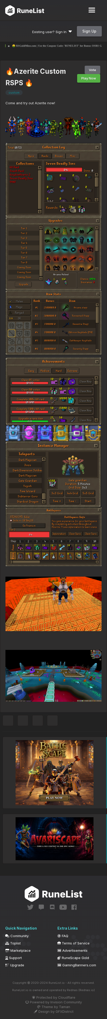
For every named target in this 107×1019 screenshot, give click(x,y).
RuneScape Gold (75, 958)
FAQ (64, 936)
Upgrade (16, 965)
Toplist (15, 943)
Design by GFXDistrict (55, 1011)
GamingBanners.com (78, 965)
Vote (92, 70)
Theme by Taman (55, 1007)
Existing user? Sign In (50, 32)
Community (19, 936)
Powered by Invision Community (55, 1002)
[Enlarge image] (53, 128)
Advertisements (74, 950)
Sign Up (89, 31)
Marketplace (20, 950)
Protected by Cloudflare (55, 997)
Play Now (88, 78)
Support (15, 958)
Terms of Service (75, 943)
